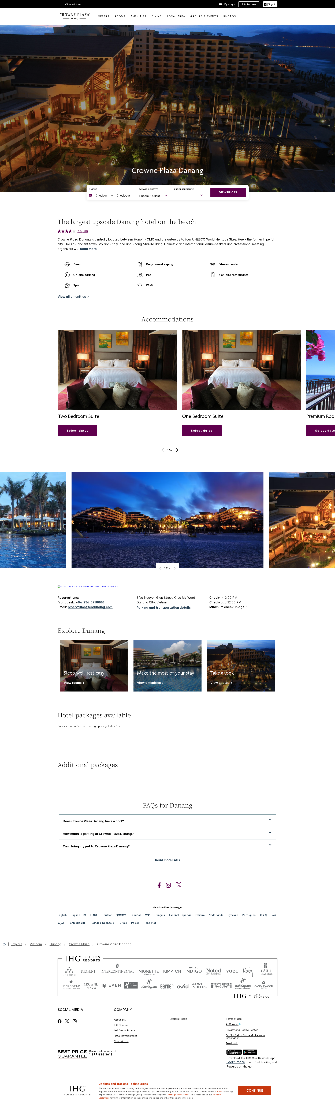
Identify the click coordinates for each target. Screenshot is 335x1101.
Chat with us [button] (73, 4)
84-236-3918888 (91, 602)
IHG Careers (121, 1025)
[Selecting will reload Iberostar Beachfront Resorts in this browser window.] (71, 985)
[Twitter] (67, 1021)
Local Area (176, 16)
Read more (88, 249)
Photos (230, 16)
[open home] (5, 944)
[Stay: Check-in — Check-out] (110, 195)
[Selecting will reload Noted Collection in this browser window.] (213, 970)
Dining (157, 16)
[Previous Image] (163, 450)
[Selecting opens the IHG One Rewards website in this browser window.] (251, 996)
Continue (255, 1090)
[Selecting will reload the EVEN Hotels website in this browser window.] (111, 985)
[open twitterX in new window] (176, 885)
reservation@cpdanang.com (90, 607)
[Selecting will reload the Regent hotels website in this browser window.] (88, 970)
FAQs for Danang (167, 805)
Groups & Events (204, 16)
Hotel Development (125, 1035)
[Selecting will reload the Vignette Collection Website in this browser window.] (149, 970)
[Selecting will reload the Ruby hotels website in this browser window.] (248, 970)
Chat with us (121, 1041)
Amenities (138, 16)
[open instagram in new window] (166, 885)
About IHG (120, 1019)
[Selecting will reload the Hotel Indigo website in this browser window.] (193, 970)
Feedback (232, 1043)
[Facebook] (60, 1021)
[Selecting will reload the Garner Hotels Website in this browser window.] (166, 985)
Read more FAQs (167, 860)
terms (220, 1091)
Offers (103, 16)
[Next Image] (176, 450)
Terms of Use (234, 1018)
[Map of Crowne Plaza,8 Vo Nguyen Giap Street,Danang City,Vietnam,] (88, 586)
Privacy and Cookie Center (242, 1029)
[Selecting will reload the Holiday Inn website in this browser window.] (149, 985)
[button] (270, 4)
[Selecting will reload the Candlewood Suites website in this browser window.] (263, 985)
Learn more (235, 1062)
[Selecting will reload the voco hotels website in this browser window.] (232, 970)
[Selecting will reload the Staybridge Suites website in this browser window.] (221, 985)
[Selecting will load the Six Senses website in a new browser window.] (69, 970)
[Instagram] (74, 1021)
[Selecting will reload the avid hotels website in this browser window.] (183, 985)
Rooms (120, 16)
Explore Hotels (178, 1018)
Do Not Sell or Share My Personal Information (245, 1036)
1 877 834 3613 (101, 1054)
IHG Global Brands (124, 1030)
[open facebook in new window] (157, 885)
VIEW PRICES (228, 192)
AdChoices (232, 1024)
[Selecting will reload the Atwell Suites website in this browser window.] (200, 985)
